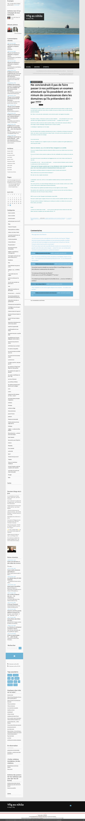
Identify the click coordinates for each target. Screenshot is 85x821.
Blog (9, 224)
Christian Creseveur (11, 522)
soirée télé (10, 451)
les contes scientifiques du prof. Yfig (14, 375)
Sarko (15, 681)
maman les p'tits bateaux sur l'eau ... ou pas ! (13, 395)
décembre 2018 (11, 161)
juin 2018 (9, 167)
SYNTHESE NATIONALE (13, 540)
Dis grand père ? (11, 244)
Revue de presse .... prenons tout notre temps (14, 433)
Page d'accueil (70, 70)
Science (9, 442)
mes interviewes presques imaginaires (14, 399)
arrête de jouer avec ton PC (14, 221)
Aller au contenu (4, 1)
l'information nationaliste (14, 503)
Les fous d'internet (12, 379)
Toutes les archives (11, 172)
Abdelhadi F (10, 712)
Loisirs (9, 391)
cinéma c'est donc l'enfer (13, 232)
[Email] (14, 656)
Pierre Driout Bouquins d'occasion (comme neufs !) (14, 697)
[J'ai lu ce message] (83, 819)
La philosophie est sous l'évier (13, 330)
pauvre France (11, 413)
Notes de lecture (12, 411)
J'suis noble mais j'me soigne (13, 274)
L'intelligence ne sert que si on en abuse (14, 307)
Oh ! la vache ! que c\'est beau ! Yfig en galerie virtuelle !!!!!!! (14, 718)
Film (9, 262)
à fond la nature (11, 218)
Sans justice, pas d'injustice (14, 440)
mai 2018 (9, 169)
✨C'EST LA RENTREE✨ (13, 529)
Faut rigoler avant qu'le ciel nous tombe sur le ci (14, 256)
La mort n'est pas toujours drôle (14, 318)
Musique (10, 405)
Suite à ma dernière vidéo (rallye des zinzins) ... (14, 563)
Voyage (9, 474)
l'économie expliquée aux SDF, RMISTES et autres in (14, 296)
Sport (9, 454)
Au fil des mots (10, 729)
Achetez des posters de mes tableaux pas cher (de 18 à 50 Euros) (14, 785)
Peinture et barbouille (13, 419)
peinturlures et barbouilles (13, 750)
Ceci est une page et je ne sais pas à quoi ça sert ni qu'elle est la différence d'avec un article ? (14, 181)
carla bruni (15, 675)
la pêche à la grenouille (13, 326)
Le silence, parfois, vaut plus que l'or (14, 363)
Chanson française (12, 226)
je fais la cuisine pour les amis (13, 278)
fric (12, 678)
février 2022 (10, 151)
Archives (37, 66)
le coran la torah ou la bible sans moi (14, 352)
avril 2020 (9, 157)
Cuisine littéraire (12, 242)
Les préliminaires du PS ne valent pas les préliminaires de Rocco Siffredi (51, 70)
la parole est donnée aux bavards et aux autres (14, 323)
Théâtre (10, 459)
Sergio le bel (10, 695)
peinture (10, 416)
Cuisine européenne (12, 239)
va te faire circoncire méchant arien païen (13, 471)
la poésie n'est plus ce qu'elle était (14, 334)
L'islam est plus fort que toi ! (14, 311)
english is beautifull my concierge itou (13, 252)
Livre (9, 388)
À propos (46, 66)
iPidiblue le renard (12, 137)
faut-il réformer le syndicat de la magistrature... (14, 501)
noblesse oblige (11, 408)
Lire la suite (16, 5)
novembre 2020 (11, 155)
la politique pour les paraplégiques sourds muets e (14, 338)
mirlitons (10, 402)
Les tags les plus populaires (52, 816)
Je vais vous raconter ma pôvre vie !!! (13, 283)
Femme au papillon (11, 788)
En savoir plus (59, 819)
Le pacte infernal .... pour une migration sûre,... (13, 118)
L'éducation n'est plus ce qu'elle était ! (13, 300)
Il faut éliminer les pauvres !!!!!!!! (14, 266)
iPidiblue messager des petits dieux (42, 253)
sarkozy (17, 678)
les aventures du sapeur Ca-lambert (14, 371)
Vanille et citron (10, 710)
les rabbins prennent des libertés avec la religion (14, 385)
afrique (15, 684)
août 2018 (9, 165)
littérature (10, 681)
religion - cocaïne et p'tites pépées (14, 429)
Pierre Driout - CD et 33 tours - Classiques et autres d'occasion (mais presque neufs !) (14, 732)
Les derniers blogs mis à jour (33, 816)
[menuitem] (28, 65)
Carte (9, 483)
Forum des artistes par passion (14, 725)
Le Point (9, 738)
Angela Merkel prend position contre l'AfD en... (14, 506)
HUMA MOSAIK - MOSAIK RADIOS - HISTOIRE (14, 513)
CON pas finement (12, 604)
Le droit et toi (11, 359)
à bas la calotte (11, 213)
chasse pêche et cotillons (13, 229)
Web (9, 477)
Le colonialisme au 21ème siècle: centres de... (13, 496)
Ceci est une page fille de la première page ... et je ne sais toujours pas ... (14, 185)
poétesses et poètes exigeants (14, 740)
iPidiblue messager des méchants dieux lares (44, 263)
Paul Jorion (9, 769)
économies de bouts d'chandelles (12, 248)
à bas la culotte (11, 215)
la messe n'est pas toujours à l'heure (14, 314)
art (19, 681)
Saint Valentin (11, 437)
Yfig (8, 44)
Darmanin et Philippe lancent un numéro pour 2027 (13, 520)
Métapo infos (15, 535)
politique (10, 684)
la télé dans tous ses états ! (14, 345)
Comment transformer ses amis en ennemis (14, 235)
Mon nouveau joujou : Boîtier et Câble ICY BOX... (13, 525)
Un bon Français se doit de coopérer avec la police (14, 467)
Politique (10, 426)
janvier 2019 (10, 159)
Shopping (10, 445)
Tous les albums (17, 33)
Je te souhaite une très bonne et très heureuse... (14, 75)
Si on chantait (11, 448)
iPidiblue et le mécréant (13, 114)
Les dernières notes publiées (42, 816)
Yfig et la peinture (11, 703)
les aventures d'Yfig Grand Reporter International (14, 367)
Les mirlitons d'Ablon (13, 381)
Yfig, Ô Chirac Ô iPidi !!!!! (40, 284)
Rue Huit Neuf (10, 735)
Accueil (28, 66)
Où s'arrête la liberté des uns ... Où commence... (13, 596)
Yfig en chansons (11, 705)
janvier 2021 (10, 153)
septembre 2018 (11, 163)
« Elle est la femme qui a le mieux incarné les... (13, 511)
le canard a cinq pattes (13, 348)
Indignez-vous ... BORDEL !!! (14, 270)
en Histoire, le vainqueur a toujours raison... (13, 46)
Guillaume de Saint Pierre (13, 716)
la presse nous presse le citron (13, 342)
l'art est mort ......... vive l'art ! (14, 293)
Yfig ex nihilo (34, 15)
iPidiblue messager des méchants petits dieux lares (46, 292)
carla (9, 678)
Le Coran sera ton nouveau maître (14, 356)
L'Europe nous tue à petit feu (14, 304)
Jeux (9, 286)
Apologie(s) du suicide (12, 516)
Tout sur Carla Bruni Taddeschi (12, 463)
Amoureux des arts (11, 727)
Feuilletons (10, 260)
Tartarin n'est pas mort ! (13, 456)
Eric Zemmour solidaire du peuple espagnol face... (13, 538)
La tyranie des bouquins (12, 707)
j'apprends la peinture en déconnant (13, 289)
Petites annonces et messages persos (13, 422)
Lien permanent (35, 218)
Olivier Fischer (10, 714)
